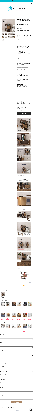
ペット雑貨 (1, 387)
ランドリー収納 (2, 382)
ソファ (1, 347)
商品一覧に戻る (16, 402)
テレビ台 (1, 350)
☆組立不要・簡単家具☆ (3, 337)
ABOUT (8, 14)
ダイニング (1, 358)
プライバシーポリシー (3, 407)
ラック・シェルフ (2, 366)
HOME (5, 14)
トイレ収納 (1, 390)
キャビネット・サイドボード (3, 363)
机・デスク (1, 342)
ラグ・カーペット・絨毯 (3, 374)
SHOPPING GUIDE (26, 14)
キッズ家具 (1, 395)
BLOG (12, 14)
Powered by (15, 410)
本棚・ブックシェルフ (3, 379)
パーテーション (2, 392)
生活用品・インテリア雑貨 (3, 371)
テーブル (1, 345)
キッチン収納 (2, 355)
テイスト (1, 339)
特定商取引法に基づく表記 (10, 407)
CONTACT (20, 14)
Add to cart (24, 113)
